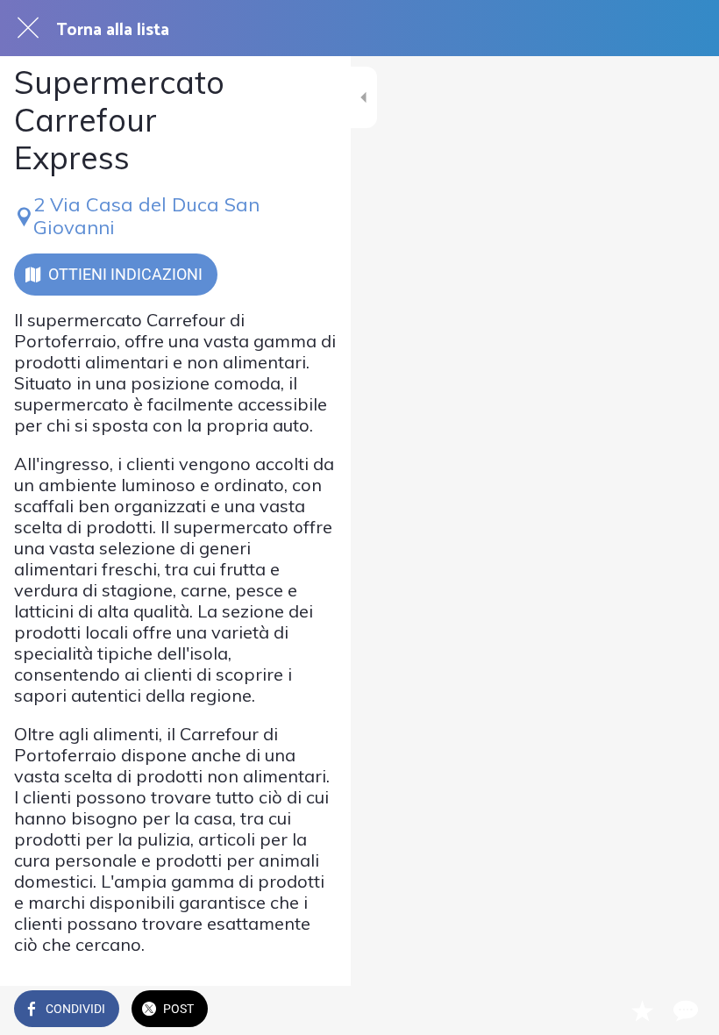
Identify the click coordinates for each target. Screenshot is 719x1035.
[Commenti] (684, 1010)
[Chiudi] (28, 28)
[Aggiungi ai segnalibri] (642, 1010)
